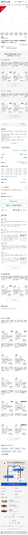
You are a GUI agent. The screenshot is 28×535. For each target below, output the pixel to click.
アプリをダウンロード (14, 484)
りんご (13, 4)
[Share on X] (16, 210)
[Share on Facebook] (14, 210)
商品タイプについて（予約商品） (20, 150)
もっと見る (14, 85)
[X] (9, 522)
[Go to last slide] (1, 18)
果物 (9, 4)
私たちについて (14, 201)
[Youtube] (18, 522)
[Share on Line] (18, 210)
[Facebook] (15, 522)
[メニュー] (26, 2)
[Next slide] (26, 18)
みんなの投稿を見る (23, 44)
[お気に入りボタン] (11, 63)
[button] (14, 47)
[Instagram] (12, 522)
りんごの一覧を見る (14, 116)
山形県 (25, 157)
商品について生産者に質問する (14, 205)
